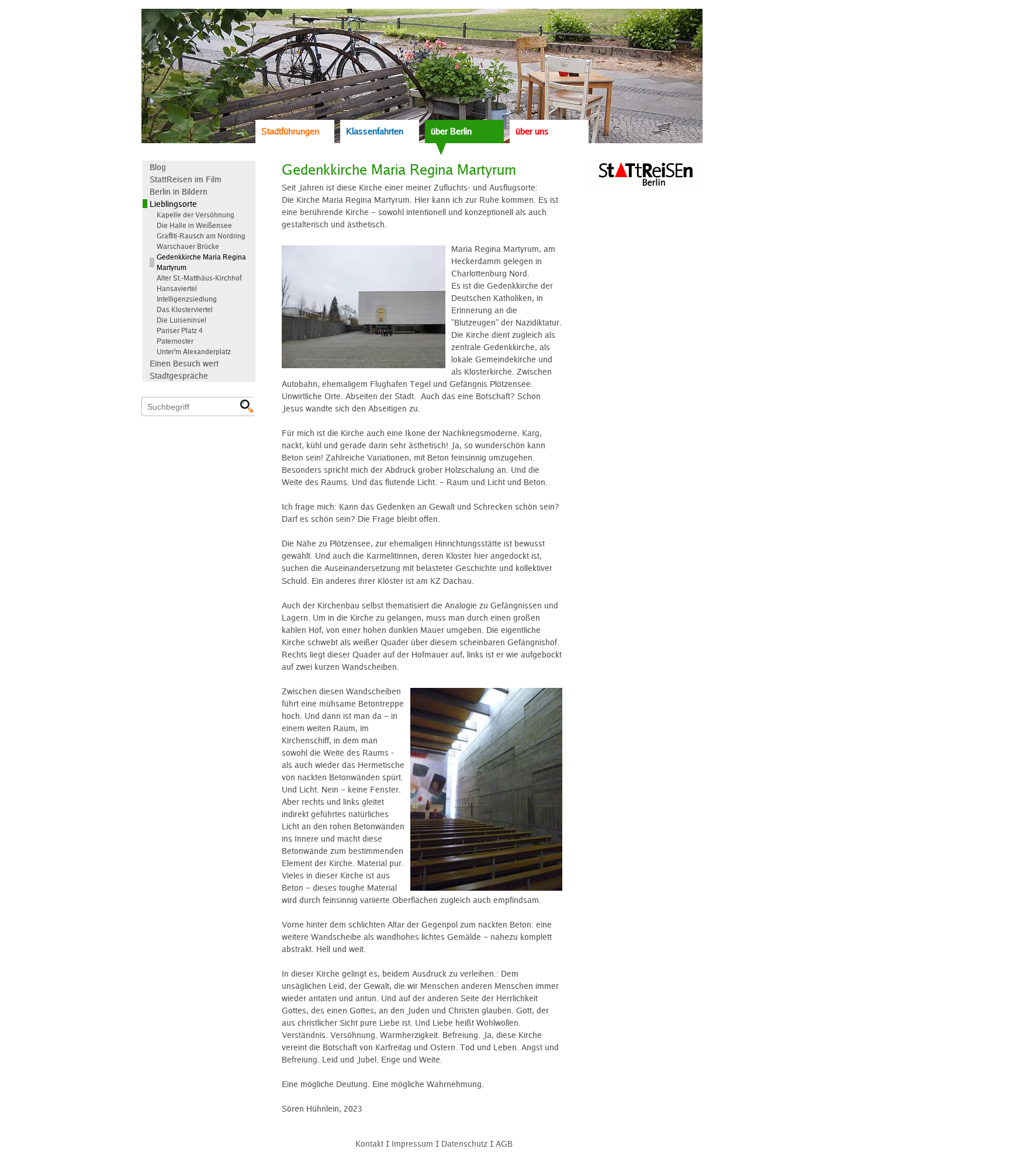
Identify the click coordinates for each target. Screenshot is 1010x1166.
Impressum (412, 1143)
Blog (158, 167)
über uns (532, 131)
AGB (504, 1143)
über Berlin (451, 131)
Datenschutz (464, 1143)
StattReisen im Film (186, 179)
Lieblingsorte (173, 204)
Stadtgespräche (179, 375)
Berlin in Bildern (178, 191)
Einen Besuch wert (184, 363)
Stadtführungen (290, 131)
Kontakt (369, 1143)
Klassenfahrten (374, 131)
